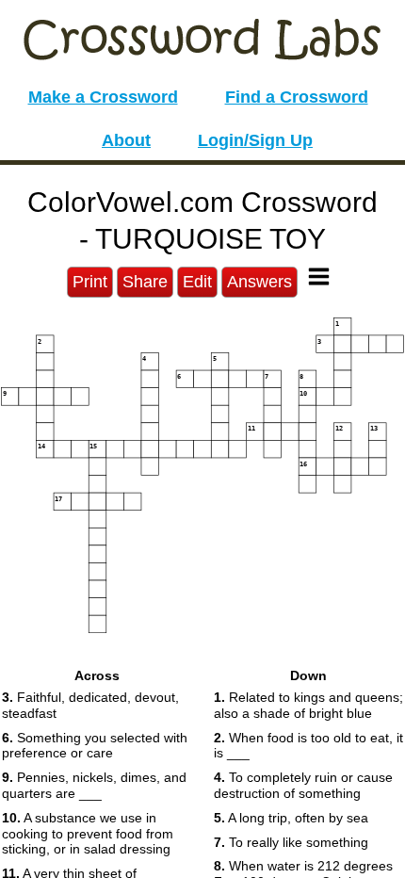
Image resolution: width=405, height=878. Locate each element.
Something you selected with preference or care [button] (94, 745)
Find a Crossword (296, 97)
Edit (197, 281)
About (126, 140)
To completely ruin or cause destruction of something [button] (303, 785)
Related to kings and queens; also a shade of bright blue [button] (308, 705)
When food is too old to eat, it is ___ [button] (308, 745)
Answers (259, 281)
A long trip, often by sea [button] (291, 817)
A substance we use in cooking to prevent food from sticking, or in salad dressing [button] (87, 833)
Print (90, 281)
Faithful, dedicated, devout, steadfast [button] (90, 705)
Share (145, 281)
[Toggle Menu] (318, 276)
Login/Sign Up (255, 140)
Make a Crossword (103, 97)
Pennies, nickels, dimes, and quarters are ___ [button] (94, 785)
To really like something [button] (291, 842)
